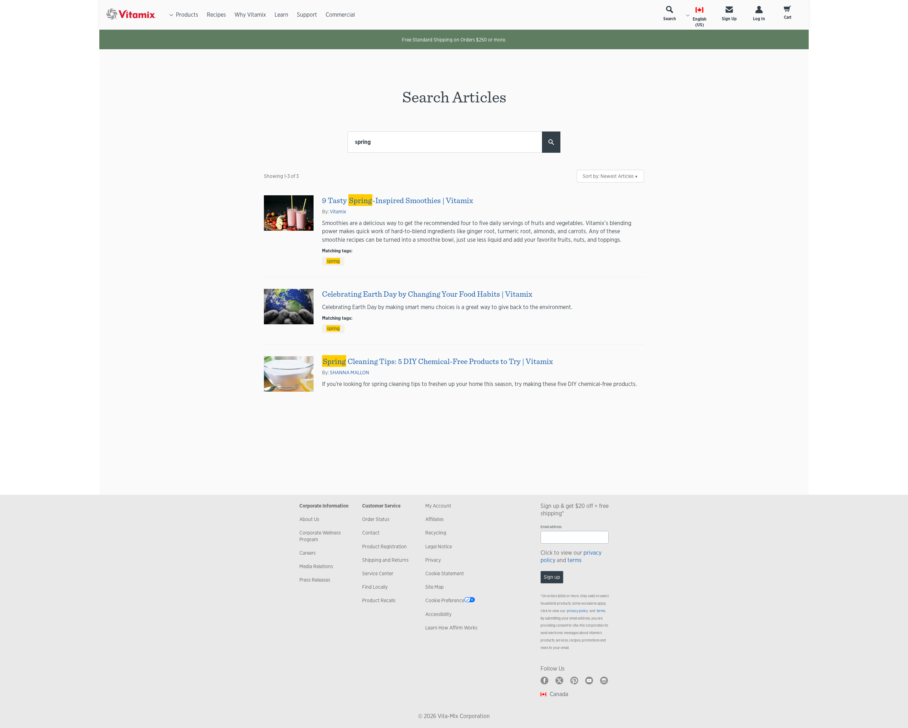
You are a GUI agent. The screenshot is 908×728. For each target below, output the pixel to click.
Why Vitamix (250, 14)
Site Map (434, 587)
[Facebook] (544, 680)
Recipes (216, 14)
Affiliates (434, 519)
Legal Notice (438, 546)
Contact (371, 533)
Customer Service (381, 506)
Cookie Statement (444, 573)
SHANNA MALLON (349, 372)
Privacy (433, 560)
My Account (438, 506)
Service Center (377, 573)
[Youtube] (589, 680)
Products (187, 14)
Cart (787, 17)
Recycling (435, 533)
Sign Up (729, 19)
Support (307, 14)
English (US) (700, 22)
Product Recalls (378, 600)
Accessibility (438, 614)
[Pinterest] (574, 680)
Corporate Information (324, 506)
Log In (759, 19)
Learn (281, 14)
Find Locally (375, 587)
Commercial (340, 14)
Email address (551, 527)
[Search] (551, 142)
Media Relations (316, 566)
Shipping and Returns (385, 560)
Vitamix (338, 211)
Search (669, 19)
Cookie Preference (444, 600)
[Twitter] (559, 680)
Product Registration (384, 546)
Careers (307, 553)
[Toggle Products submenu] (171, 15)
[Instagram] (604, 680)
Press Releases (314, 580)
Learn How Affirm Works (451, 628)
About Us (309, 519)
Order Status (375, 519)
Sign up (552, 577)
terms (575, 560)
